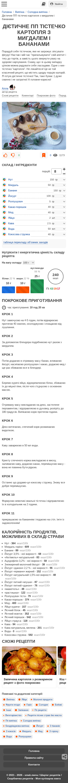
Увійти (59, 4)
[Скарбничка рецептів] (43, 4)
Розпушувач (25, 736)
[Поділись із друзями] (64, 757)
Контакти (34, 764)
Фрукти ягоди (13, 705)
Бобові (58, 705)
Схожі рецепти (10, 95)
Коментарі (27, 95)
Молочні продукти (42, 699)
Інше (8, 710)
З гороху (53, 731)
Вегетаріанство (13, 715)
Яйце (24, 699)
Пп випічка (11, 721)
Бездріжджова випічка (17, 726)
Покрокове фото (46, 95)
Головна (34, 750)
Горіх (29, 705)
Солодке (43, 705)
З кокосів (11, 731)
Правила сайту (34, 757)
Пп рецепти (40, 710)
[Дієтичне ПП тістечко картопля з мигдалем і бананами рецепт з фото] (34, 126)
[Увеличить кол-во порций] (64, 169)
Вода (9, 736)
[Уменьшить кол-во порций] (64, 174)
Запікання (23, 710)
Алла (5, 88)
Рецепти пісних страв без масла (45, 715)
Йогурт (39, 726)
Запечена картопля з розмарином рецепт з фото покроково (28, 681)
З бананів (55, 726)
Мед (40, 731)
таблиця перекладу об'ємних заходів (25, 242)
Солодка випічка (31, 721)
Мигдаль (26, 731)
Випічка (10, 699)
